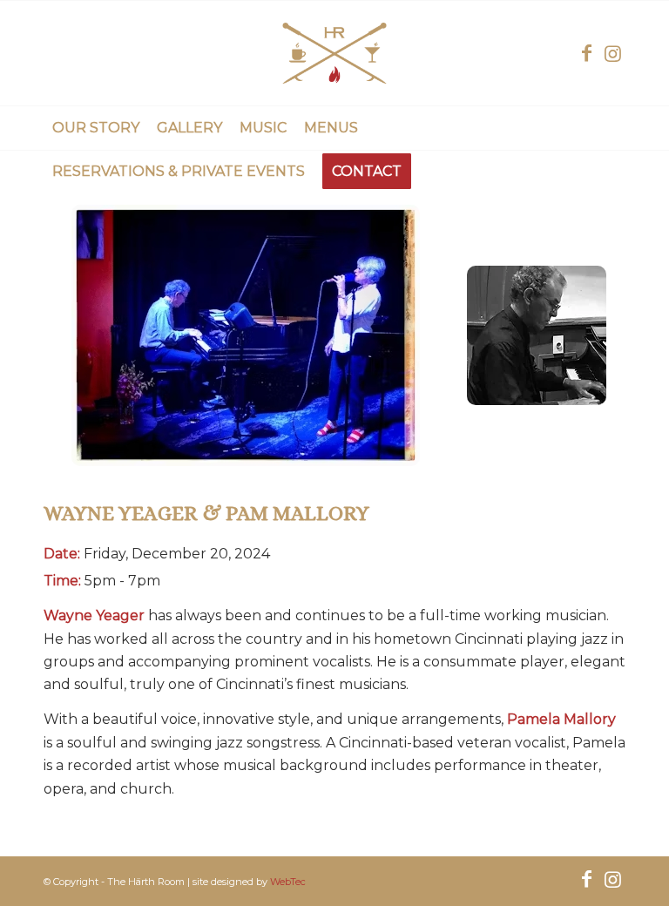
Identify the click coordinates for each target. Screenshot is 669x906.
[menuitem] (96, 128)
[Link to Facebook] (586, 53)
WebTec (288, 882)
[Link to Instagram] (612, 53)
